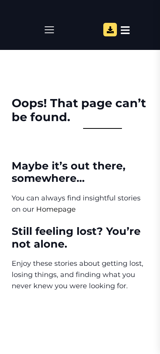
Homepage (56, 209)
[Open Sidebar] (125, 30)
